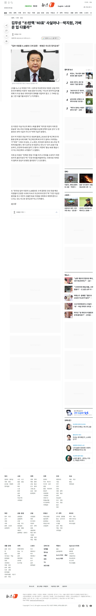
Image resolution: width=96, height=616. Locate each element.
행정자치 (58, 479)
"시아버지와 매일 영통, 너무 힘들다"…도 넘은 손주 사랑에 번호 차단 (83, 289)
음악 (18, 556)
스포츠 (67, 195)
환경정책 (32, 493)
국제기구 (45, 498)
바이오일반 (72, 523)
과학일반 (58, 530)
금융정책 (19, 519)
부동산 (45, 513)
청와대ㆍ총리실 (8, 479)
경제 (31, 476)
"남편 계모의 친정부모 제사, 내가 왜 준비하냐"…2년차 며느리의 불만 (83, 281)
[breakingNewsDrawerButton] (9, 2)
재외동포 (71, 484)
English (60, 6)
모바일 (58, 521)
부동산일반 (46, 516)
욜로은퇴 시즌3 (77, 435)
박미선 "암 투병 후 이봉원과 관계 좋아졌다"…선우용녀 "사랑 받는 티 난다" (83, 315)
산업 (31, 513)
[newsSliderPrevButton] (86, 70)
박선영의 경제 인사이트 (79, 424)
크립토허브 (28, 6)
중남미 (45, 491)
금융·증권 (20, 513)
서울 (57, 482)
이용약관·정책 (55, 586)
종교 (5, 553)
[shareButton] (6, 25)
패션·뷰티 (33, 533)
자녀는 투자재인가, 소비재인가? (82, 438)
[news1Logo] (12, 596)
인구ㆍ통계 (33, 486)
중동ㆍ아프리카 (47, 489)
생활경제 (32, 530)
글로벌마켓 (59, 551)
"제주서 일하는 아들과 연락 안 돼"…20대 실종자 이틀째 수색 (77, 110)
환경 (18, 491)
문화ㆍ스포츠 (8, 526)
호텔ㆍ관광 (33, 537)
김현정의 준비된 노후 (78, 445)
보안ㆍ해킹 (59, 526)
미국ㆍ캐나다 (47, 482)
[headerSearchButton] (12, 2)
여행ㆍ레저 (7, 565)
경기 (57, 484)
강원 (57, 489)
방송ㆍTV (20, 551)
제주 (57, 507)
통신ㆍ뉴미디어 (60, 519)
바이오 (71, 513)
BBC (57, 549)
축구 (31, 553)
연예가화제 (20, 549)
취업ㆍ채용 (33, 540)
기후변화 (45, 495)
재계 (31, 519)
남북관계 (6, 528)
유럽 (44, 486)
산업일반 (32, 516)
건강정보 (6, 563)
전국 (57, 476)
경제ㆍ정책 (33, 479)
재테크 (19, 530)
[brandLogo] (48, 4)
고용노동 (32, 489)
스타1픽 (71, 553)
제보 (90, 2)
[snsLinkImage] (79, 606)
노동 (18, 489)
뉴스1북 (71, 560)
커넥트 (86, 2)
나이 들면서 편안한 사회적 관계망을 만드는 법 (81, 449)
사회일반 (19, 500)
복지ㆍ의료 (72, 516)
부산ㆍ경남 (59, 502)
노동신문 (67, 6)
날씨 (18, 493)
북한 (5, 513)
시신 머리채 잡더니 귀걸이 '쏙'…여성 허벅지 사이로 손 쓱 (83, 306)
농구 (31, 560)
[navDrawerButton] (5, 2)
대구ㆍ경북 (59, 500)
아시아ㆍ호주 (47, 484)
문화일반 (6, 558)
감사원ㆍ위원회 (8, 484)
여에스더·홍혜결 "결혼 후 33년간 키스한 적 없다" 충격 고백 (83, 298)
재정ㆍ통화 (33, 482)
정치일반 (6, 486)
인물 (18, 495)
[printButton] (6, 41)
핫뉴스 (67, 275)
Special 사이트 (74, 546)
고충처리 (64, 586)
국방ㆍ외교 (72, 479)
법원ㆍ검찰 (20, 482)
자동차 (32, 523)
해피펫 (35, 6)
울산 (57, 505)
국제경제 (45, 493)
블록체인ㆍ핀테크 (22, 533)
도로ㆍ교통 (7, 570)
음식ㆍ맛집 (7, 577)
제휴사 (58, 546)
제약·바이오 (72, 519)
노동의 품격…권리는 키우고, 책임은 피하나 (81, 459)
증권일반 (19, 526)
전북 (57, 495)
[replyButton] (6, 30)
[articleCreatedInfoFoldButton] (30, 38)
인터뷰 (19, 560)
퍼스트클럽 (72, 563)
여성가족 (19, 498)
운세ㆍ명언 (7, 567)
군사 (5, 519)
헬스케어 (71, 521)
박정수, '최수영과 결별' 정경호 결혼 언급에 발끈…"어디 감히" (77, 76)
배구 (31, 558)
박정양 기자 (17, 34)
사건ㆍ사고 (20, 479)
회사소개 (31, 586)
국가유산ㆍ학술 (8, 556)
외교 (70, 476)
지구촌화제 (46, 502)
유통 (31, 528)
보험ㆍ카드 (20, 523)
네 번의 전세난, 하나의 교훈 (82, 427)
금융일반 (19, 516)
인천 (57, 486)
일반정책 (45, 519)
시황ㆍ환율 (20, 528)
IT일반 (58, 523)
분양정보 (45, 521)
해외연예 (19, 558)
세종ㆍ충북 (59, 491)
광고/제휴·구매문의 (42, 586)
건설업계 (45, 526)
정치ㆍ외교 (7, 516)
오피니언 (68, 420)
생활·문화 (7, 546)
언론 (5, 560)
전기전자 (32, 521)
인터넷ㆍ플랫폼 (60, 516)
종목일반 (32, 565)
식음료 (32, 535)
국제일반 (45, 505)
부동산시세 (46, 523)
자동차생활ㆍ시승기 (10, 574)
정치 (12, 18)
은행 (18, 521)
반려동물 (6, 572)
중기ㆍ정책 (33, 526)
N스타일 (19, 563)
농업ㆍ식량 (33, 491)
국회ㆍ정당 (7, 482)
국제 (44, 476)
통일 (70, 482)
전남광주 (58, 498)
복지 (18, 486)
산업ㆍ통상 (33, 484)
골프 (31, 563)
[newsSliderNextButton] (91, 70)
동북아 (45, 479)
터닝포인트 (72, 558)
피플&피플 (46, 500)
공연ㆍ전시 (7, 549)
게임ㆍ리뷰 (59, 528)
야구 (31, 549)
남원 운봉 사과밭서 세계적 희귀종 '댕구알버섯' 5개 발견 (77, 101)
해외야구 (32, 551)
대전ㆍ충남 (59, 493)
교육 (18, 484)
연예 (66, 171)
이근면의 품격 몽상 (78, 456)
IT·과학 (58, 513)
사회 (18, 476)
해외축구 (32, 556)
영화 (18, 553)
